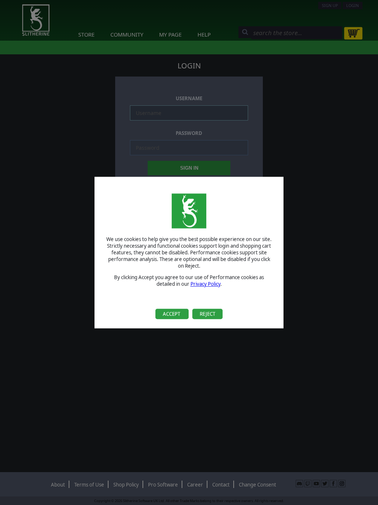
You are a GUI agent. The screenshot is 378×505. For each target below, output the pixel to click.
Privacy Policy (205, 284)
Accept (172, 314)
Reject (207, 314)
